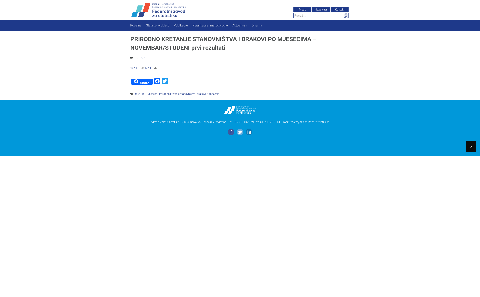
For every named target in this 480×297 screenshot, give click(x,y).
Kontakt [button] (339, 9)
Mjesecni (153, 93)
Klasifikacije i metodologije (210, 25)
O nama (257, 25)
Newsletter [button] (321, 9)
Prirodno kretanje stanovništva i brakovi (182, 93)
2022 (137, 93)
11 (133, 68)
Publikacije (181, 25)
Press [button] (302, 9)
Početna (135, 25)
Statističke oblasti (157, 25)
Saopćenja (213, 93)
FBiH (143, 93)
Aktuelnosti (239, 25)
